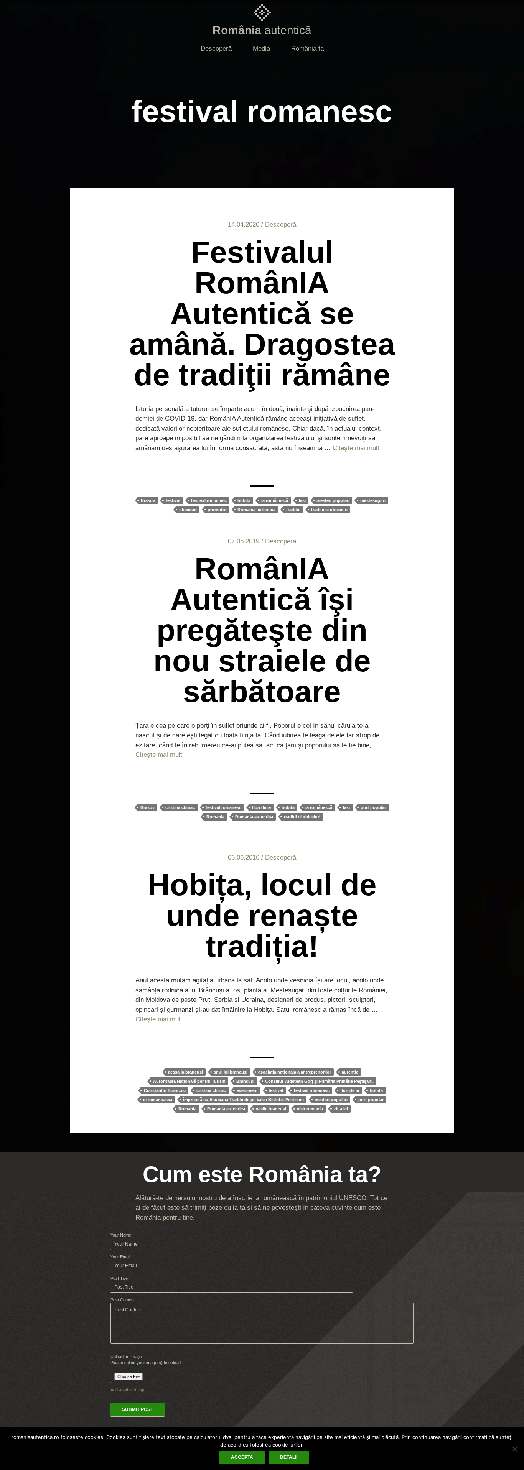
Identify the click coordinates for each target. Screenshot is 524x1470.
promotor (217, 509)
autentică (262, 30)
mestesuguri (373, 500)
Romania (215, 816)
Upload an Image (126, 1356)
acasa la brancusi (185, 1072)
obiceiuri (188, 509)
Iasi (302, 500)
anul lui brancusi (230, 1072)
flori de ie (261, 807)
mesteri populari (332, 500)
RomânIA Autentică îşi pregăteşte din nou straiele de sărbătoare (262, 630)
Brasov (148, 500)
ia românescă (274, 500)
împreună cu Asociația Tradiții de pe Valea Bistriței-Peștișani (243, 1099)
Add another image (127, 1390)
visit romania (310, 1109)
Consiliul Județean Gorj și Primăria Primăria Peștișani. (319, 1081)
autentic (350, 1072)
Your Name (120, 1235)
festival (173, 500)
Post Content (122, 1299)
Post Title (119, 1278)
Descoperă (216, 48)
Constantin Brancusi (165, 1090)
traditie (293, 509)
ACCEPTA (242, 1457)
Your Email (120, 1257)
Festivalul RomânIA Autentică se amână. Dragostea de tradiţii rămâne (262, 313)
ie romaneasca (157, 1099)
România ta (307, 48)
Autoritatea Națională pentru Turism (189, 1081)
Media (261, 48)
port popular (373, 807)
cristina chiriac (180, 807)
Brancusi (245, 1081)
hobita (243, 500)
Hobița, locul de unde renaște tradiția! (262, 915)
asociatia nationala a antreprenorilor (294, 1072)
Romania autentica (256, 509)
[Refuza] (514, 1449)
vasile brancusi (271, 1109)
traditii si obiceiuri (329, 509)
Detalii (288, 1457)
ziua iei (341, 1109)
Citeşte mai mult (356, 448)
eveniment (247, 1090)
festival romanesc (209, 500)
